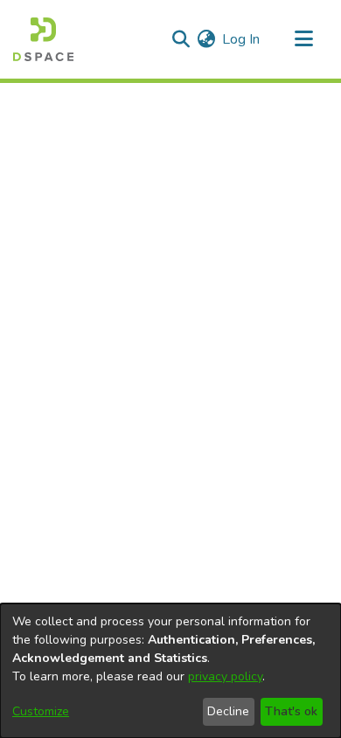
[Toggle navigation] (303, 39)
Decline (228, 711)
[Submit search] (180, 39)
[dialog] (170, 671)
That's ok (291, 711)
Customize (40, 711)
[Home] (43, 39)
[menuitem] (206, 39)
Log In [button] (241, 39)
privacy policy (225, 676)
